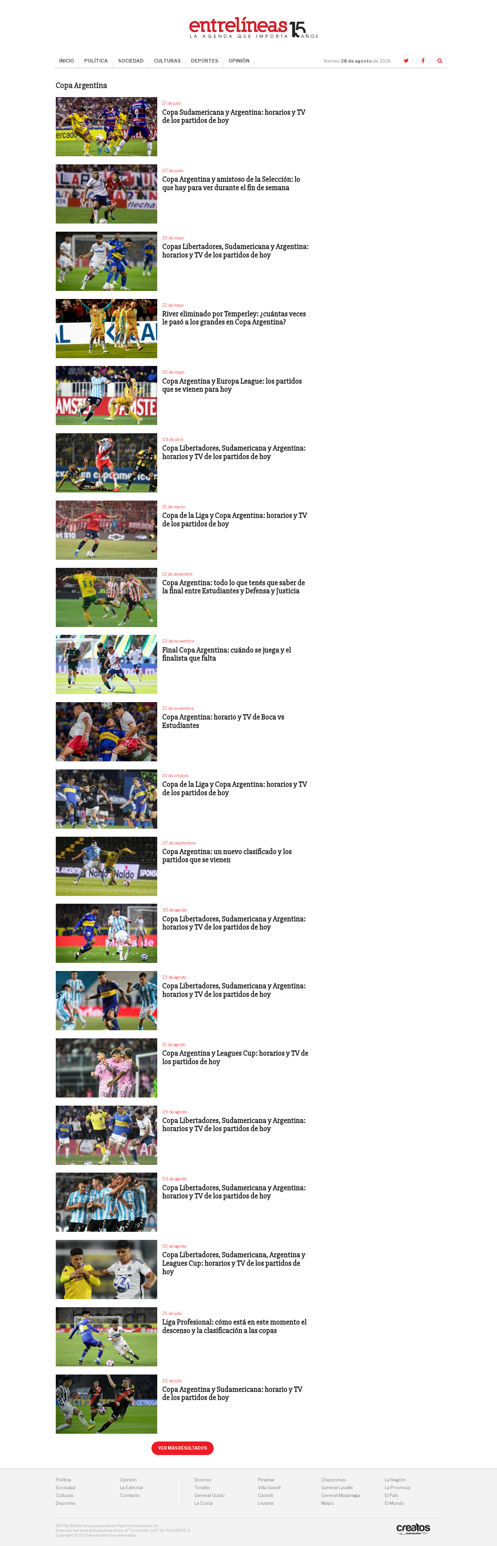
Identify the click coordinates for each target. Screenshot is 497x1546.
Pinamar (266, 1479)
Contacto (130, 1495)
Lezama (266, 1503)
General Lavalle (337, 1487)
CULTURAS (167, 61)
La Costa (203, 1503)
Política (63, 1479)
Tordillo (202, 1487)
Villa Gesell (269, 1487)
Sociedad (65, 1487)
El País (391, 1495)
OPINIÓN (239, 61)
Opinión (128, 1479)
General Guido (209, 1495)
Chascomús (333, 1479)
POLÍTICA (96, 61)
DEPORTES (204, 61)
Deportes (66, 1503)
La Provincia (397, 1487)
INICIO (66, 61)
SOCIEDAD (131, 61)
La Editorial (131, 1487)
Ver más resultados (182, 1448)
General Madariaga (340, 1495)
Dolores (202, 1479)
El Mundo (394, 1503)
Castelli (265, 1495)
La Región (395, 1479)
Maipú (327, 1503)
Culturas (64, 1495)
